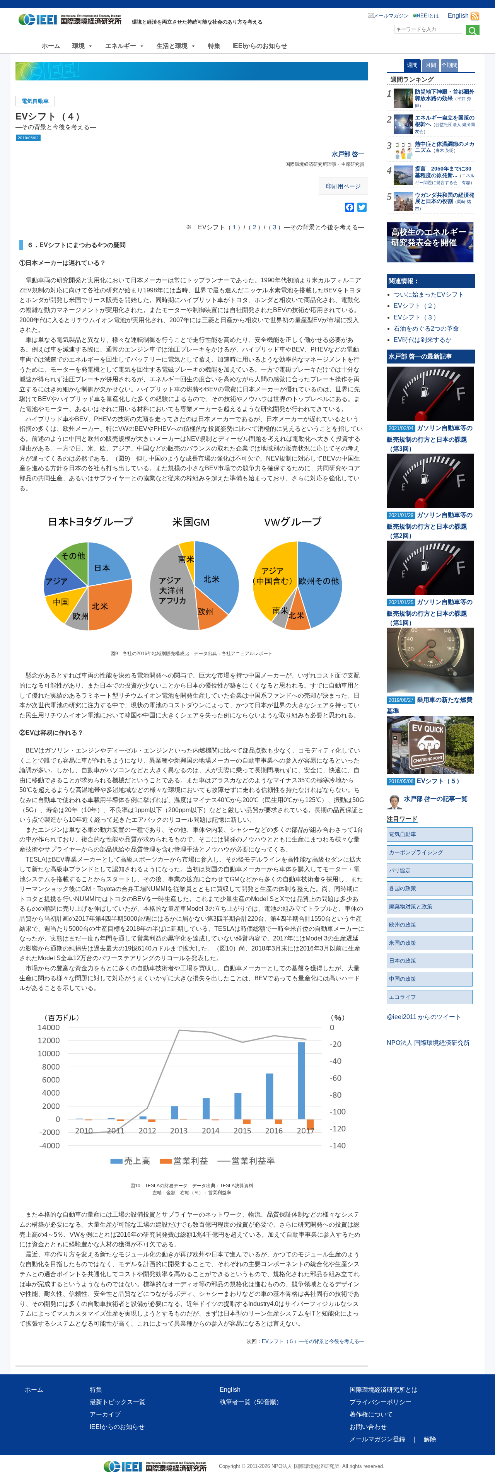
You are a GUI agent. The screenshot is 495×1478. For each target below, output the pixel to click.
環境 (78, 46)
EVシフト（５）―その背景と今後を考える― (313, 1341)
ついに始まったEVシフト (429, 294)
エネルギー (120, 46)
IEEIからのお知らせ (259, 46)
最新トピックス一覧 (117, 1402)
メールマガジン (391, 16)
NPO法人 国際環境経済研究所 (428, 1042)
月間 (430, 65)
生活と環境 (172, 46)
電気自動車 (35, 101)
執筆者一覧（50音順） (251, 1402)
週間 (412, 65)
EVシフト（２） (416, 305)
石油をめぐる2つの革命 (426, 328)
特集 (214, 46)
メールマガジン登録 (377, 1439)
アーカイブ (105, 1414)
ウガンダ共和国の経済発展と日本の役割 (445, 198)
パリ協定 (400, 870)
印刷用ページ (343, 186)
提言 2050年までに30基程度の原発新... (443, 172)
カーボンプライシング (416, 852)
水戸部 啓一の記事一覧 (436, 798)
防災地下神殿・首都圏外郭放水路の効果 (445, 95)
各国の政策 (402, 888)
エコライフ (402, 997)
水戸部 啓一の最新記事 (420, 356)
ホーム (51, 46)
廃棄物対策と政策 (410, 906)
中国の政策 (402, 979)
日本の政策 (402, 960)
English (458, 15)
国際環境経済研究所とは (384, 1389)
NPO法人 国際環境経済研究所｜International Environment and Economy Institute (72, 21)
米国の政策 (402, 943)
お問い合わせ (368, 1426)
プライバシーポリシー (380, 1402)
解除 (430, 1439)
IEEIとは (429, 16)
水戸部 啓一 (348, 154)
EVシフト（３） (416, 317)
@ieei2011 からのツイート (424, 1017)
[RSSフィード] (475, 15)
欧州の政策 (402, 925)
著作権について (371, 1414)
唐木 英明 (444, 150)
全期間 (449, 65)
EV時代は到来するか (423, 339)
